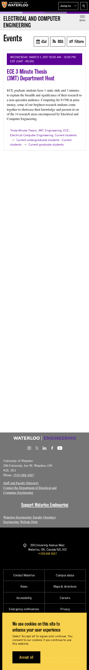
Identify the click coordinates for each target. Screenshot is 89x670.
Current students (66, 135)
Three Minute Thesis (23, 130)
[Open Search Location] (83, 6)
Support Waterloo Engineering (44, 505)
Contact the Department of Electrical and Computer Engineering (30, 490)
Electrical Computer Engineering (31, 135)
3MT (40, 130)
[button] (68, 6)
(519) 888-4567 (23, 475)
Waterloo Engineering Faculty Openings (29, 517)
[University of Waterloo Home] (15, 6)
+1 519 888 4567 (47, 553)
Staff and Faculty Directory (21, 483)
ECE (66, 130)
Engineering (53, 130)
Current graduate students (46, 144)
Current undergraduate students (37, 140)
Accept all (26, 657)
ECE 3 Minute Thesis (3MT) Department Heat (30, 75)
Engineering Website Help (20, 521)
